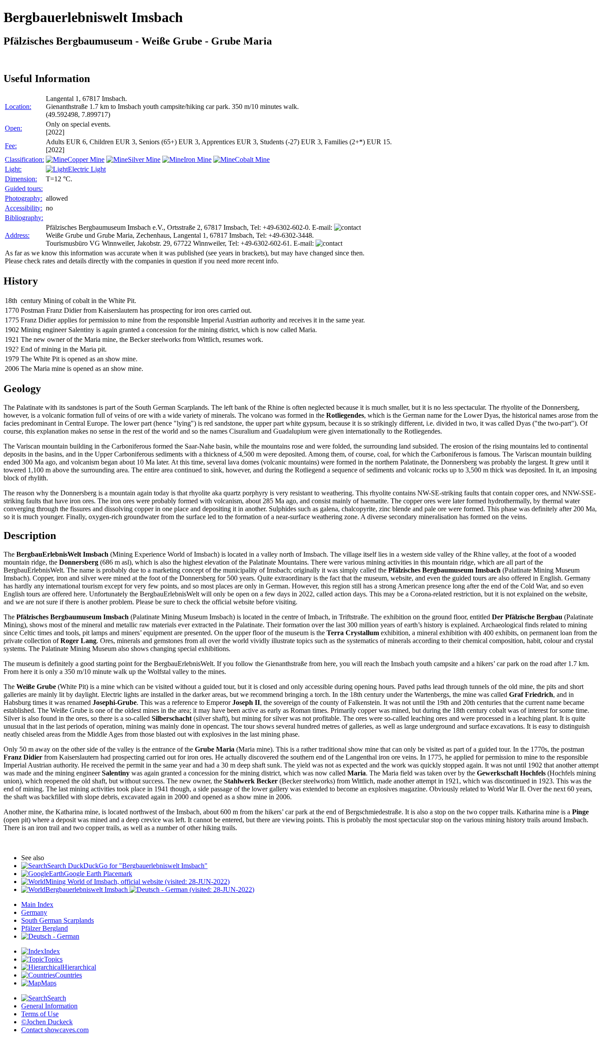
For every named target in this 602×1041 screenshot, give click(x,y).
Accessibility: (23, 208)
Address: (17, 235)
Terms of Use (40, 1014)
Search (56, 998)
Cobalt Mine (252, 159)
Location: (18, 106)
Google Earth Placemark (98, 873)
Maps (48, 983)
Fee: (11, 146)
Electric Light (87, 169)
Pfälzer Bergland (44, 928)
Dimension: (21, 179)
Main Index (37, 904)
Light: (13, 169)
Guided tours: (24, 188)
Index (52, 951)
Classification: (24, 159)
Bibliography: (24, 217)
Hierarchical (79, 967)
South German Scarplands (57, 920)
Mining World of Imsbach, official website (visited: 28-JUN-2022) (137, 881)
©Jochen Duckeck (47, 1022)
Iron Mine (198, 159)
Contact (55, 1030)
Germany (34, 912)
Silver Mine (144, 159)
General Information (49, 1006)
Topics (53, 959)
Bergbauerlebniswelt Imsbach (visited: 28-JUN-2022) (149, 889)
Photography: (23, 198)
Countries (68, 975)
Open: (13, 128)
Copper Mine (85, 159)
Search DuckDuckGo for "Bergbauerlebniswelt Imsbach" (127, 865)
